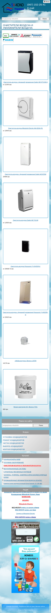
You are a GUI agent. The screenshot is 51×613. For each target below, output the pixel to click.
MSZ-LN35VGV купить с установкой (25, 516)
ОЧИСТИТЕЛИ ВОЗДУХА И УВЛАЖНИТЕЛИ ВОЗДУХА (22, 466)
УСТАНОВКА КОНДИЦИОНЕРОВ (15, 437)
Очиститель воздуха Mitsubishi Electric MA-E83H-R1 (25, 128)
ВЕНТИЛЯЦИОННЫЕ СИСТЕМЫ (15, 469)
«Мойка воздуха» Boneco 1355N (25, 361)
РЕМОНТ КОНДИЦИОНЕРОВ (13, 440)
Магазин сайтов (40, 606)
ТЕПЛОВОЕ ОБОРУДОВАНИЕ (14, 462)
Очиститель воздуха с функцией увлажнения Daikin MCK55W (25, 174)
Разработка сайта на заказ (27, 606)
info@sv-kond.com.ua (37, 11)
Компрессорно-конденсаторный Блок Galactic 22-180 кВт (23, 483)
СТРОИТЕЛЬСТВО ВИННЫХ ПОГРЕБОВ (17, 472)
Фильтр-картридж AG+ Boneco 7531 (25, 407)
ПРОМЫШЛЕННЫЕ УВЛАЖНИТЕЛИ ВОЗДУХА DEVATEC (23, 480)
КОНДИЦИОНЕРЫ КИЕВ (12, 459)
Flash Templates (28, 610)
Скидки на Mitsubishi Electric (25, 510)
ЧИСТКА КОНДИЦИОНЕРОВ (13, 443)
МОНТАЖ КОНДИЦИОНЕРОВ (14, 449)
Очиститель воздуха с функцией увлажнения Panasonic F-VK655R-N (25, 314)
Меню (47, 2)
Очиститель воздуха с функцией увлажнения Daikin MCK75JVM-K (25, 82)
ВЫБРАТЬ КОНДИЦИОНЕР (13, 446)
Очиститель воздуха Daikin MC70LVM (25, 220)
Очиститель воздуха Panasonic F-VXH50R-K (25, 266)
